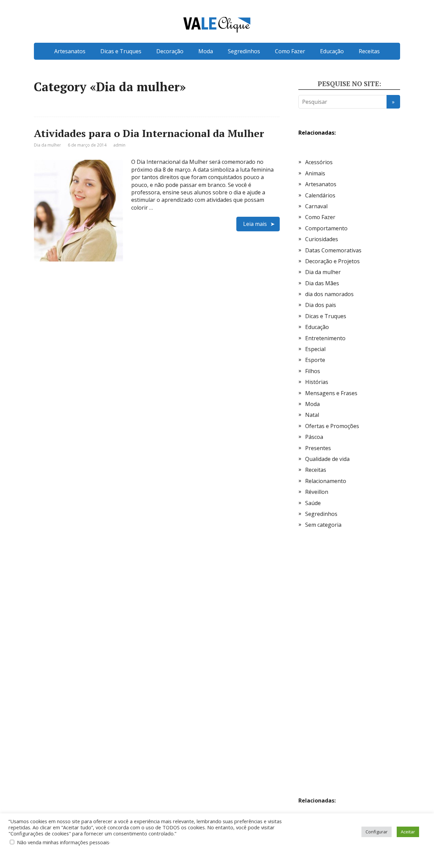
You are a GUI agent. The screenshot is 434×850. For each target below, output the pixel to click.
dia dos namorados (329, 294)
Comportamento (326, 228)
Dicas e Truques (120, 51)
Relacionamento (325, 481)
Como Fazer (290, 51)
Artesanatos (69, 51)
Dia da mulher (47, 145)
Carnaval (316, 206)
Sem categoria (323, 524)
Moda (205, 51)
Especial (315, 349)
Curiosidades (321, 239)
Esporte (315, 360)
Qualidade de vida (327, 459)
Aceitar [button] (408, 832)
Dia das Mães (322, 283)
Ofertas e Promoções (332, 426)
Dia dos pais (320, 305)
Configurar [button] (377, 832)
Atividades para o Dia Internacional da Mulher (149, 133)
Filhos (312, 371)
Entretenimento (325, 338)
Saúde (313, 503)
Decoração (169, 51)
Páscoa (314, 437)
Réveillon (316, 492)
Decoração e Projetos (332, 261)
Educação (332, 51)
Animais (315, 173)
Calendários (320, 195)
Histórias (316, 382)
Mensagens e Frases (331, 393)
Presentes (318, 448)
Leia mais (255, 224)
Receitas (369, 51)
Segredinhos (244, 51)
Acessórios (319, 162)
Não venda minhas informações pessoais (63, 842)
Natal (312, 415)
